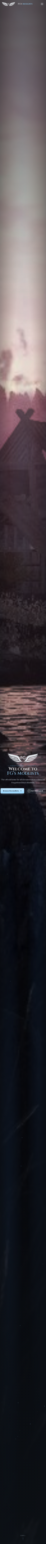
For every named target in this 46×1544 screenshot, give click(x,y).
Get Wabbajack (37, 791)
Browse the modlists (11, 791)
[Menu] (42, 4)
